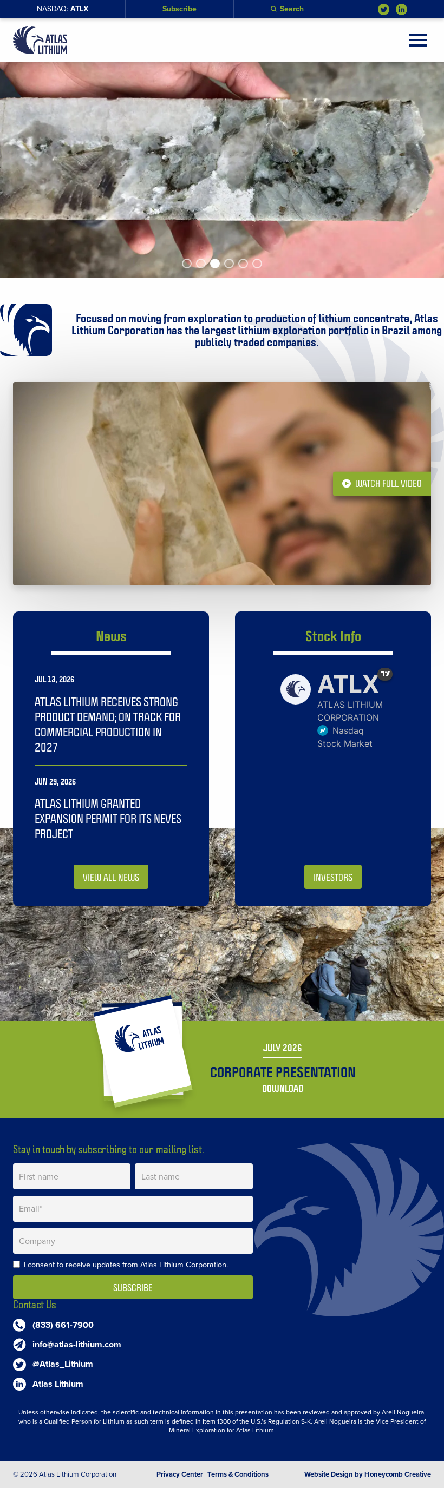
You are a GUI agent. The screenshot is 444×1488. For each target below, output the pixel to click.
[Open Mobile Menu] (418, 40)
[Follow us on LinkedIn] (401, 9)
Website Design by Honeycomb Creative (367, 1474)
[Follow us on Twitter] (383, 9)
